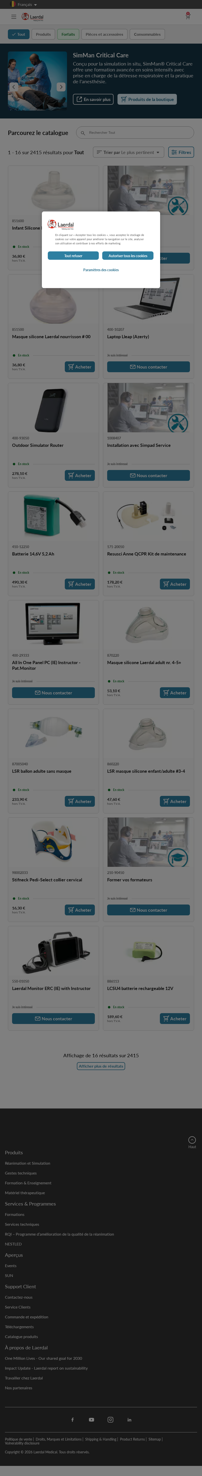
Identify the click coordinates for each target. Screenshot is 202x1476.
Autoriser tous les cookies (128, 255)
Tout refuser (73, 255)
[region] (101, 249)
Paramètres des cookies (101, 269)
